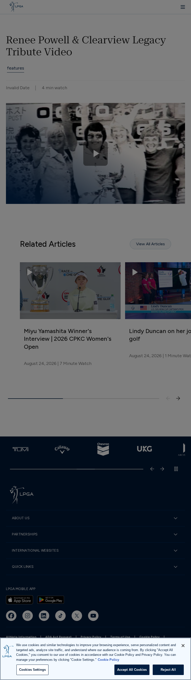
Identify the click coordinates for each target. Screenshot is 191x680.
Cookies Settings (32, 670)
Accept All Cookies (132, 670)
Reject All (168, 670)
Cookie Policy (108, 660)
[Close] (183, 645)
